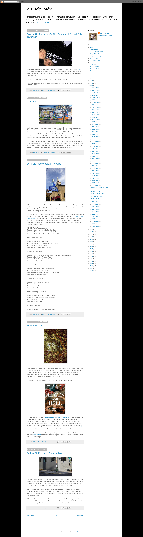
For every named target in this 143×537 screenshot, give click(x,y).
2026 (91, 81)
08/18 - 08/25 (95, 134)
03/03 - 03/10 (95, 207)
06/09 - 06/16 (95, 158)
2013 (91, 254)
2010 (91, 261)
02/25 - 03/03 (95, 209)
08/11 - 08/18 (95, 136)
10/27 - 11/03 (95, 109)
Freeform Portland (95, 60)
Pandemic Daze (35, 101)
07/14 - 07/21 (95, 146)
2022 (91, 232)
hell (81, 427)
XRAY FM (92, 62)
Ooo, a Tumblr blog (95, 56)
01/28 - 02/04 (95, 219)
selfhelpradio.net (42, 22)
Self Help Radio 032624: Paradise (44, 163)
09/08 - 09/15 (95, 127)
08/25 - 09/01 (95, 131)
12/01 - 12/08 (95, 97)
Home (55, 516)
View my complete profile (105, 36)
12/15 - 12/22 (95, 92)
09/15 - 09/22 (95, 124)
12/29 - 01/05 (95, 88)
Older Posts (80, 516)
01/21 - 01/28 (95, 221)
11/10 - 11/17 (95, 105)
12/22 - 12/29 (95, 90)
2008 (91, 266)
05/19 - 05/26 (95, 166)
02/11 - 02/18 (95, 214)
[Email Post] (58, 90)
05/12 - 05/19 (95, 168)
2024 (91, 85)
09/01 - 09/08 (95, 129)
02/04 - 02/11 (95, 216)
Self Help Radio (38, 9)
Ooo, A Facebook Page (96, 52)
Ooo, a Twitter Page (95, 54)
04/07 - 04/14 (95, 180)
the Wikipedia (62, 364)
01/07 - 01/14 (95, 226)
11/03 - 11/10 (95, 107)
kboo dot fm (37, 435)
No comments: (52, 90)
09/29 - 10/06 (95, 119)
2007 (91, 268)
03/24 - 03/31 (95, 185)
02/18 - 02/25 (95, 211)
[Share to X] (66, 90)
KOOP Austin (93, 71)
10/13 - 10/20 (95, 114)
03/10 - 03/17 (95, 204)
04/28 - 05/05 (95, 173)
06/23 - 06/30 (95, 153)
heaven (67, 427)
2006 (91, 271)
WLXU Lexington (94, 66)
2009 (91, 263)
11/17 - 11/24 (95, 102)
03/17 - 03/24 (95, 202)
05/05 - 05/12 (95, 171)
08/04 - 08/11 (95, 139)
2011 (91, 258)
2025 (91, 83)
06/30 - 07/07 (95, 151)
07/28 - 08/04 (95, 141)
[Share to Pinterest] (70, 90)
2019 (91, 239)
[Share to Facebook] (68, 90)
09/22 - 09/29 (95, 122)
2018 (91, 241)
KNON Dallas (93, 64)
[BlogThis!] (64, 90)
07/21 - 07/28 (95, 144)
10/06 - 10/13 (95, 117)
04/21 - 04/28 (95, 175)
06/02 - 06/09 (95, 161)
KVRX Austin (93, 73)
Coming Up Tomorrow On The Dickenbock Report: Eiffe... (99, 188)
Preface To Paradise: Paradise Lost (44, 453)
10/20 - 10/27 (95, 112)
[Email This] (62, 90)
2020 (91, 236)
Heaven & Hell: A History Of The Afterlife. (56, 417)
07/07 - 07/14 (95, 149)
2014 (91, 251)
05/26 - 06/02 (95, 163)
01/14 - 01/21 (95, 224)
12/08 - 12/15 (95, 95)
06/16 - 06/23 (95, 156)
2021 (91, 234)
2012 (91, 256)
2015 (91, 249)
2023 (91, 229)
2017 (91, 244)
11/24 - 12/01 (95, 100)
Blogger (79, 532)
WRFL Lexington (94, 69)
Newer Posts (30, 516)
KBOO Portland (94, 58)
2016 (91, 246)
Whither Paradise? (36, 325)
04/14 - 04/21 (95, 178)
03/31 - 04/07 (95, 183)
